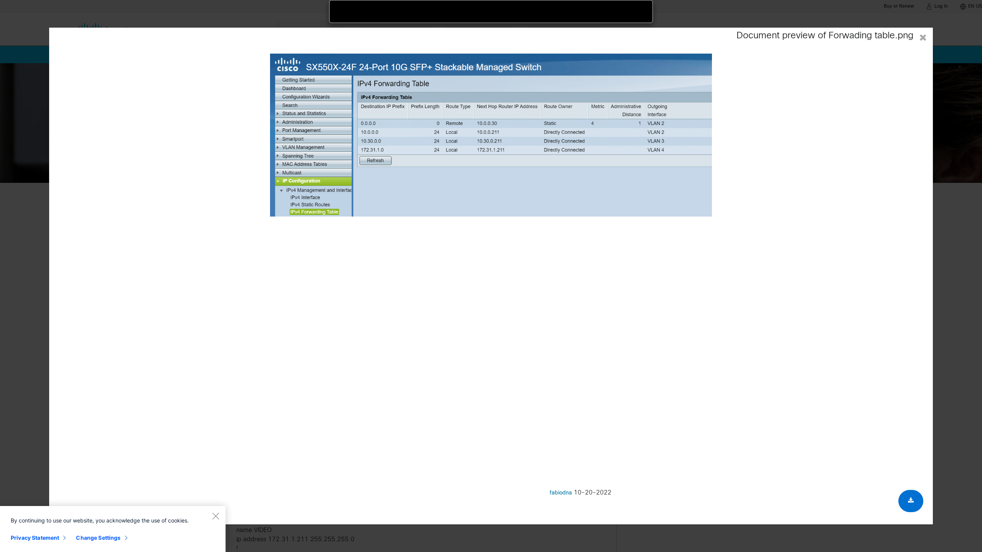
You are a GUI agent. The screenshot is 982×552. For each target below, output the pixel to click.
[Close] (215, 516)
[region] (113, 529)
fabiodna (561, 493)
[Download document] (910, 501)
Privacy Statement (35, 537)
